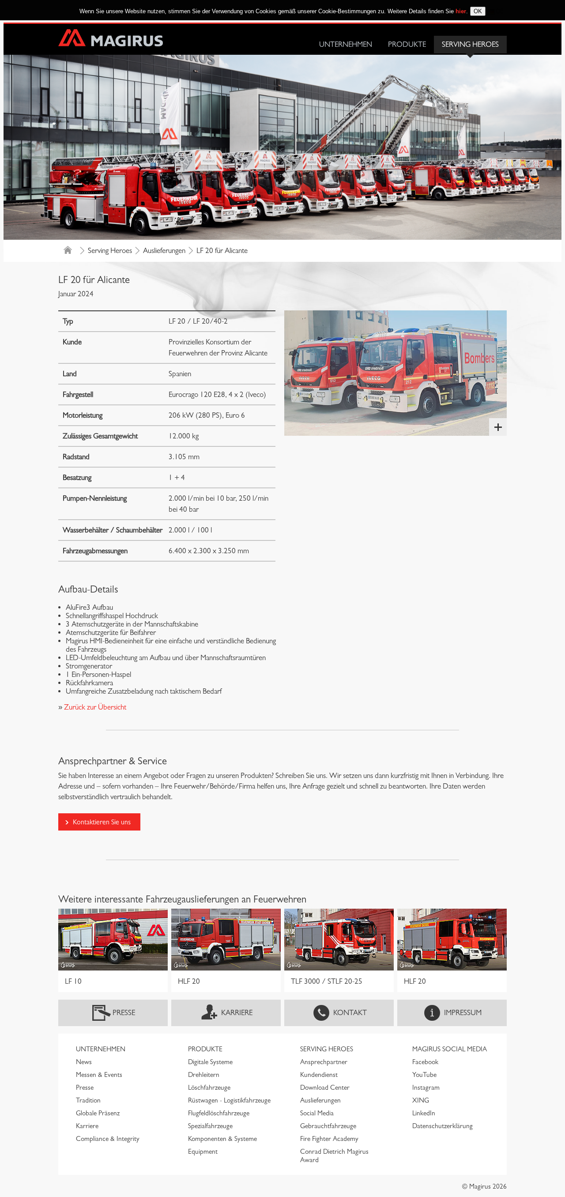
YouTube (424, 1075)
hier (461, 11)
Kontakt (350, 1012)
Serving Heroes (470, 44)
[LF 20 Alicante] (395, 373)
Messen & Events (99, 1075)
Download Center (325, 1087)
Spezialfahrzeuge (210, 1126)
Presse (124, 1012)
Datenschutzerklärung (442, 1126)
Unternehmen (345, 44)
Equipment (203, 1151)
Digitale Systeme (210, 1062)
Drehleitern (203, 1075)
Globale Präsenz (98, 1113)
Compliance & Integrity (107, 1139)
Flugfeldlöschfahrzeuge (218, 1113)
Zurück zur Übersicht (94, 707)
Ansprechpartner (323, 1062)
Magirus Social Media (449, 1049)
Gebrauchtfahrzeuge (328, 1126)
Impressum (463, 1012)
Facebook (425, 1062)
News (84, 1062)
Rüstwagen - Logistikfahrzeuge (229, 1100)
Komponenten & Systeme (222, 1139)
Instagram (426, 1087)
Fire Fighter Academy (329, 1139)
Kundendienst (319, 1075)
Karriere (236, 1012)
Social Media (317, 1113)
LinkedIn (423, 1113)
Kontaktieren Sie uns (102, 822)
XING (420, 1100)
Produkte (407, 44)
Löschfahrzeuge (209, 1087)
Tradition (88, 1100)
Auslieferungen (164, 250)
